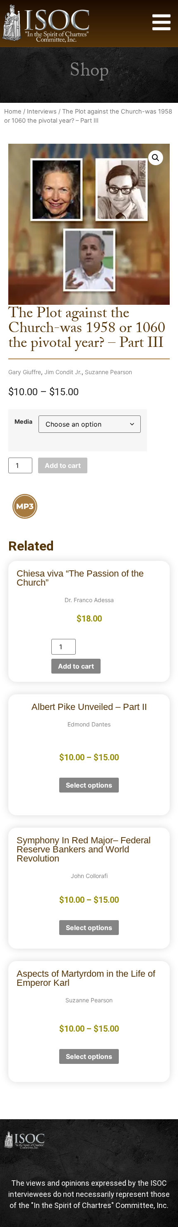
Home (13, 111)
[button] (155, 157)
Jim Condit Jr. (63, 371)
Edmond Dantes (89, 724)
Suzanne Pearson (108, 371)
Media (23, 422)
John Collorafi (89, 875)
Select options (89, 785)
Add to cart (63, 465)
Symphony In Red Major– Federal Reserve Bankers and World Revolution (84, 849)
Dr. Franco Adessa (89, 599)
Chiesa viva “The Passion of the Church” (80, 578)
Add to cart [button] (76, 666)
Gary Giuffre (24, 371)
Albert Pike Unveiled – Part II (89, 707)
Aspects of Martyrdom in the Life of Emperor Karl (86, 978)
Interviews (42, 111)
